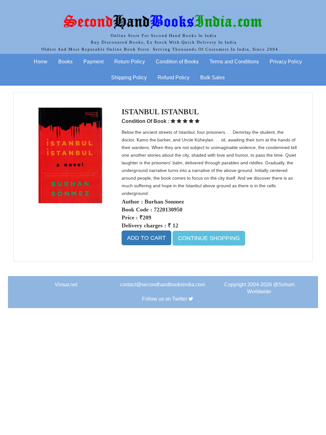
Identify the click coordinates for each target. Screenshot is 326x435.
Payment (93, 61)
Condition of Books (177, 61)
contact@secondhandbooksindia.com (162, 284)
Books (65, 61)
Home (40, 61)
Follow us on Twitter (164, 299)
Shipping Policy (129, 77)
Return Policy (129, 61)
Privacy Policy (286, 61)
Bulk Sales (212, 77)
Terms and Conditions (234, 61)
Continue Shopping (209, 238)
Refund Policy (173, 77)
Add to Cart (146, 238)
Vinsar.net (66, 284)
